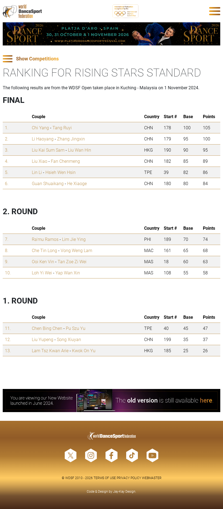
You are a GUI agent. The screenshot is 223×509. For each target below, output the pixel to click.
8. (6, 250)
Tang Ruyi (62, 127)
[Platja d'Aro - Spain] (111, 33)
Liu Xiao (39, 161)
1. (6, 127)
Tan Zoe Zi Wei (72, 261)
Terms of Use (105, 478)
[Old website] (111, 400)
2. (6, 139)
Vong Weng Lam (76, 250)
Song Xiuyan (69, 339)
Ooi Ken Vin (43, 261)
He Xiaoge (77, 183)
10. (8, 272)
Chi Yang (40, 127)
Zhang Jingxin (71, 139)
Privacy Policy (129, 478)
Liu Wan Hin (79, 150)
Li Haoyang (43, 139)
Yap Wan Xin (67, 272)
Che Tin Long (44, 250)
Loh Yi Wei (42, 272)
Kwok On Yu (83, 350)
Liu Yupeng (42, 339)
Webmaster (152, 478)
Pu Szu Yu (75, 328)
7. (6, 239)
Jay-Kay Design (124, 491)
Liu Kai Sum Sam (48, 150)
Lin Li (37, 172)
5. (6, 172)
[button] (111, 59)
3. (6, 150)
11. (8, 328)
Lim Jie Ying (74, 239)
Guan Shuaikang (48, 183)
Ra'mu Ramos (45, 239)
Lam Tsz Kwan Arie (50, 350)
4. (6, 161)
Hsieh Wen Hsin (60, 172)
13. (8, 350)
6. (6, 183)
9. (6, 261)
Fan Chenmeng (65, 161)
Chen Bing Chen (47, 328)
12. (8, 339)
